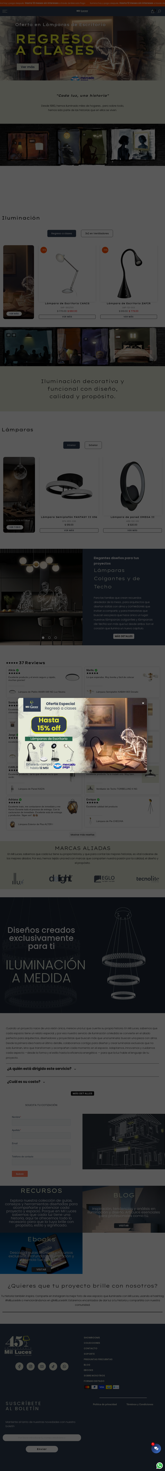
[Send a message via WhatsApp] (159, 1465)
